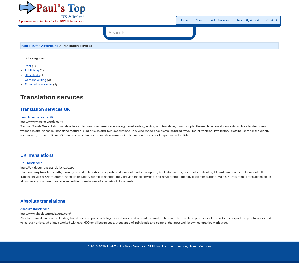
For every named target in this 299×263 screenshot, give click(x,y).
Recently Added (248, 20)
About (199, 20)
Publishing (32, 70)
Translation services (38, 84)
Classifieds (32, 75)
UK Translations (37, 155)
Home (184, 20)
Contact (271, 20)
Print (28, 66)
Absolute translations (42, 201)
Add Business (220, 20)
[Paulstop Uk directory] (52, 9)
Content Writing (35, 80)
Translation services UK (45, 109)
